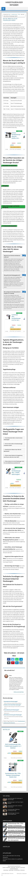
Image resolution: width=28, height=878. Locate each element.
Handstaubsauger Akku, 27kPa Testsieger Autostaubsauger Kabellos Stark (13, 775)
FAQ (19, 14)
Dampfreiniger (13, 867)
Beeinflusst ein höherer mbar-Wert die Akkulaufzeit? (12, 450)
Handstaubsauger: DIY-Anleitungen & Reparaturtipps (15, 799)
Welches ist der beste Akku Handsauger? (12, 704)
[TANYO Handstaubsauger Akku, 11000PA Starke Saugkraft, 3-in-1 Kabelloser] (13, 742)
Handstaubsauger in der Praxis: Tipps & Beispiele (15, 802)
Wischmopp (18, 867)
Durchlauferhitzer (17, 870)
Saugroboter (8, 867)
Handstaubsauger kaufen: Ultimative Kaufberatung (15, 806)
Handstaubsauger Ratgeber (14, 3)
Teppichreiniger (11, 870)
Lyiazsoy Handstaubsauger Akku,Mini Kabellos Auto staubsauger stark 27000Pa (16, 135)
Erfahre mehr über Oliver (19, 692)
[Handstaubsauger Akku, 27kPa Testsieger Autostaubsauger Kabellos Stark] (13, 771)
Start (9, 14)
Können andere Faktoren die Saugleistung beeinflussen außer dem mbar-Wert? (13, 456)
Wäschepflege (5, 870)
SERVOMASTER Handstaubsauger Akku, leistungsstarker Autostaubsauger (16, 840)
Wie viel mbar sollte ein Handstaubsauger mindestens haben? (13, 444)
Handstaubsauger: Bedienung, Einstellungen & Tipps (14, 810)
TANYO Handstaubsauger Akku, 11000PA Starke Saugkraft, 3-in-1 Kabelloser (16, 471)
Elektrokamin (22, 870)
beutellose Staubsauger (14, 868)
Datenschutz (19, 873)
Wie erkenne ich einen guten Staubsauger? (13, 714)
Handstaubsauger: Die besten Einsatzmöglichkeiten (13, 813)
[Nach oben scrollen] (26, 876)
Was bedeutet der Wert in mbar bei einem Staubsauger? (13, 438)
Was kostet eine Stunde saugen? (11, 701)
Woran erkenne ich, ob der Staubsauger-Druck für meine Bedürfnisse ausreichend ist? (14, 462)
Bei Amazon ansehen (15, 147)
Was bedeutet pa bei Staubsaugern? (11, 710)
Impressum (24, 873)
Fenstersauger (22, 867)
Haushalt (4, 867)
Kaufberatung (14, 14)
